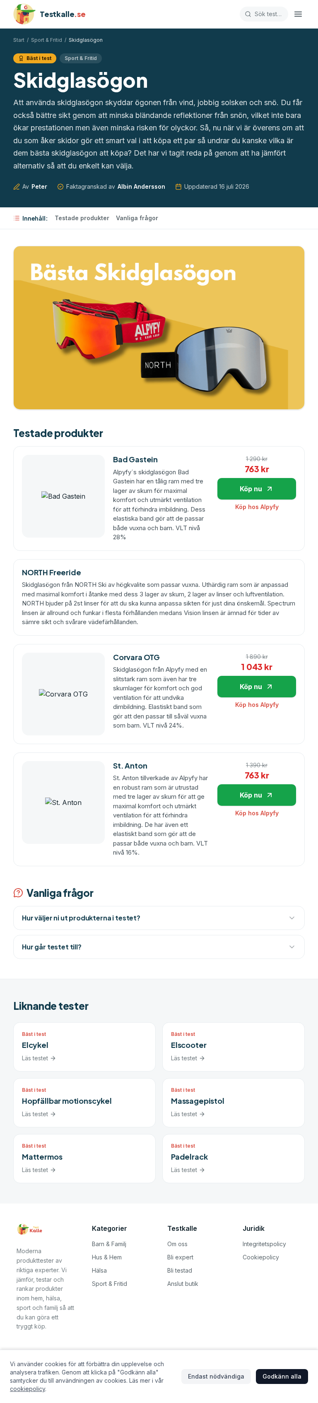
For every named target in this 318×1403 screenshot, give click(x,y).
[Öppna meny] (298, 14)
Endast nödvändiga (216, 1376)
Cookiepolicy (261, 1257)
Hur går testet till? (52, 946)
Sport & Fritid (46, 40)
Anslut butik (182, 1283)
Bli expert (180, 1257)
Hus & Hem (107, 1257)
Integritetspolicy (264, 1243)
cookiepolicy (27, 1388)
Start (18, 40)
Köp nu (251, 489)
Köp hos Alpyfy (257, 506)
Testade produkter (82, 217)
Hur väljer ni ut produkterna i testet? (81, 917)
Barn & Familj (109, 1243)
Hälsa (99, 1270)
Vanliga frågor (137, 217)
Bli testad (179, 1270)
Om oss (177, 1243)
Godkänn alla (282, 1376)
